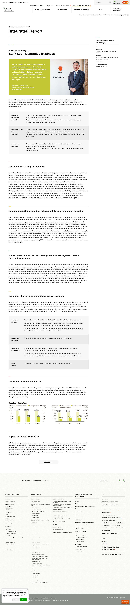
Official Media (104, 481)
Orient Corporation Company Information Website (35, 480)
